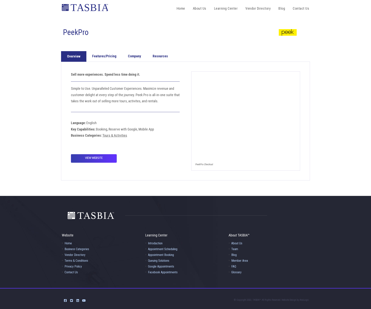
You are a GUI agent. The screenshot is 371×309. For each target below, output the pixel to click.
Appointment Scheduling (162, 249)
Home (68, 243)
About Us (236, 243)
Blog (234, 255)
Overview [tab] (73, 56)
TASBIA (85, 9)
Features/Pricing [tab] (104, 56)
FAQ (233, 266)
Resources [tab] (160, 56)
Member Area (239, 260)
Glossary (236, 272)
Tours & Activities (114, 135)
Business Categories (77, 249)
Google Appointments (161, 266)
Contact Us (71, 272)
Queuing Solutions (158, 260)
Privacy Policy (73, 266)
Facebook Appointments (163, 272)
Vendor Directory (75, 255)
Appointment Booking (161, 255)
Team (234, 249)
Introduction (155, 243)
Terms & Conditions (76, 260)
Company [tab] (134, 56)
